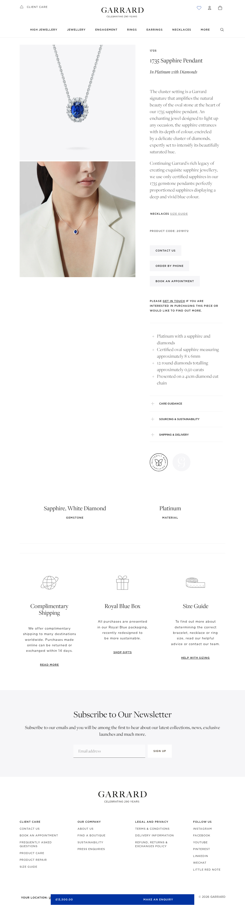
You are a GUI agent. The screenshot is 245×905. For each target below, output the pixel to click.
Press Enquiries (91, 849)
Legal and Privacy (151, 821)
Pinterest (201, 849)
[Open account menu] (209, 8)
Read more (49, 664)
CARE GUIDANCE (170, 403)
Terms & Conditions (152, 828)
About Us (86, 828)
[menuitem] (205, 30)
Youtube (200, 842)
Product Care (32, 853)
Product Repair (33, 859)
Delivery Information (154, 835)
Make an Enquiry (158, 899)
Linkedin (200, 856)
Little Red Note (207, 869)
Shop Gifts (122, 652)
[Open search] (222, 29)
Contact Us (30, 828)
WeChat (199, 862)
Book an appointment (175, 281)
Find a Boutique (92, 835)
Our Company (89, 821)
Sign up (159, 751)
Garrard (217, 897)
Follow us (202, 821)
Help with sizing (195, 657)
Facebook (201, 835)
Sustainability (90, 842)
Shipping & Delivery (174, 434)
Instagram (202, 828)
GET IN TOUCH (174, 301)
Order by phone (170, 266)
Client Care (37, 6)
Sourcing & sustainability (179, 419)
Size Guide (28, 866)
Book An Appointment (39, 835)
